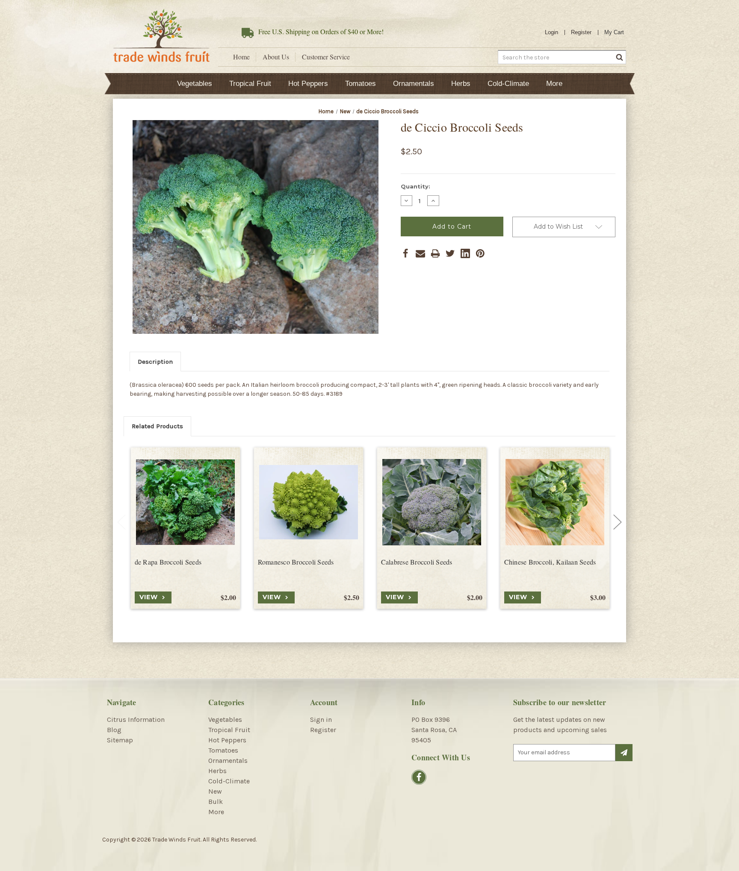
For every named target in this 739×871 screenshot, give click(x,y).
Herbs (460, 83)
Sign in (321, 719)
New (215, 791)
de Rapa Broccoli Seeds (168, 562)
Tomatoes (360, 83)
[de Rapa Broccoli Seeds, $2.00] (185, 502)
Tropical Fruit (250, 83)
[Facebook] (405, 253)
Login (551, 32)
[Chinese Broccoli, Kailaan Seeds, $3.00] (554, 502)
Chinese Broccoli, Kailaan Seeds (550, 562)
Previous (121, 522)
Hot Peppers (308, 83)
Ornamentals (413, 83)
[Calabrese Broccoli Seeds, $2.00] (431, 502)
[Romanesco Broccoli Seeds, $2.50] (308, 502)
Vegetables (194, 83)
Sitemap (120, 740)
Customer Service (326, 57)
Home (241, 57)
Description (155, 361)
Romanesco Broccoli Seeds (296, 562)
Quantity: (415, 186)
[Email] (420, 253)
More (554, 83)
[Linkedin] (465, 253)
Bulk (215, 801)
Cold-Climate (508, 83)
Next (617, 522)
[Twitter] (450, 253)
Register (581, 32)
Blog (114, 730)
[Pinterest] (480, 253)
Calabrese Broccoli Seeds (416, 562)
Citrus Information (136, 719)
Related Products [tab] (157, 426)
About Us (276, 57)
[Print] (435, 253)
